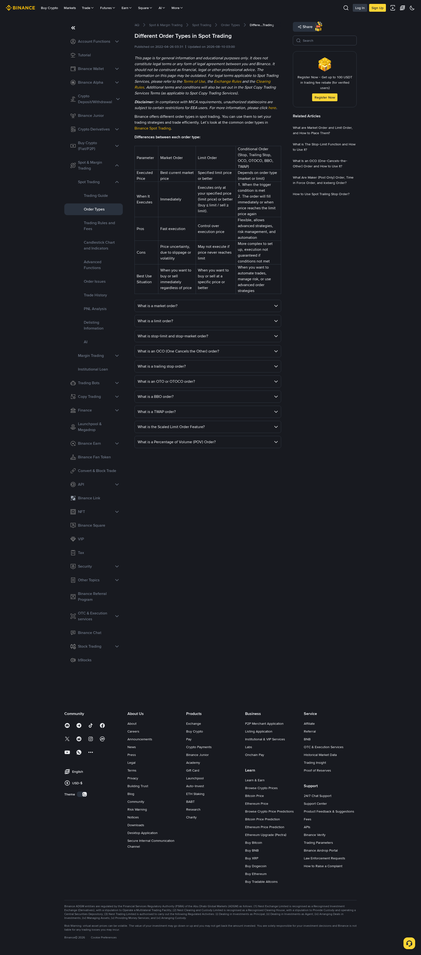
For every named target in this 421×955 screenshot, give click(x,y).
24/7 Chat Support (317, 796)
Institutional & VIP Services (265, 739)
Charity (191, 817)
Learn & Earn (255, 780)
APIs (307, 827)
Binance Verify (314, 835)
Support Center (315, 803)
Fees (307, 819)
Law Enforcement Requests (324, 858)
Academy (193, 762)
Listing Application (258, 731)
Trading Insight (315, 762)
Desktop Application (142, 833)
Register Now (325, 97)
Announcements (139, 739)
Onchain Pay (254, 755)
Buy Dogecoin (256, 866)
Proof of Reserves (317, 770)
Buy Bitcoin (253, 842)
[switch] (82, 794)
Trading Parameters (318, 842)
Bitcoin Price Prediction (262, 819)
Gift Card (192, 770)
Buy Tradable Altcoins (261, 881)
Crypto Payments (199, 747)
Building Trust (137, 786)
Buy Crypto (49, 8)
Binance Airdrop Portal (321, 850)
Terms (131, 770)
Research (193, 809)
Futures (106, 8)
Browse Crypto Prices (261, 788)
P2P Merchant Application (264, 723)
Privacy (132, 778)
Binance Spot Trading (152, 128)
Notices (133, 817)
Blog (130, 794)
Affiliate (309, 723)
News (131, 747)
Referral (310, 731)
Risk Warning (137, 809)
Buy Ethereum (256, 874)
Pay (188, 739)
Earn (125, 8)
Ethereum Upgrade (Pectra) (265, 835)
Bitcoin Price (254, 796)
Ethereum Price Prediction (264, 827)
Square (143, 8)
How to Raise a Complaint (323, 866)
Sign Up (377, 8)
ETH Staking (195, 794)
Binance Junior (197, 755)
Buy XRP (251, 858)
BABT (190, 801)
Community (135, 801)
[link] (93, 41)
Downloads (135, 825)
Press (131, 755)
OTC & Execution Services (324, 747)
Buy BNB (252, 850)
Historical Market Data (320, 755)
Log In (360, 8)
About (131, 723)
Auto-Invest (195, 786)
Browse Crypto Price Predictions (269, 811)
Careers (133, 731)
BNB (307, 739)
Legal (131, 762)
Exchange (193, 723)
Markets (70, 8)
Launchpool (195, 778)
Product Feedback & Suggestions (329, 811)
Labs (248, 747)
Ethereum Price (256, 803)
